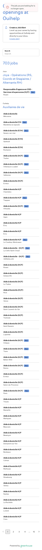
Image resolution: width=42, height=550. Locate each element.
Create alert (14, 39)
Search (7, 51)
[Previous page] (3, 532)
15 (34, 532)
